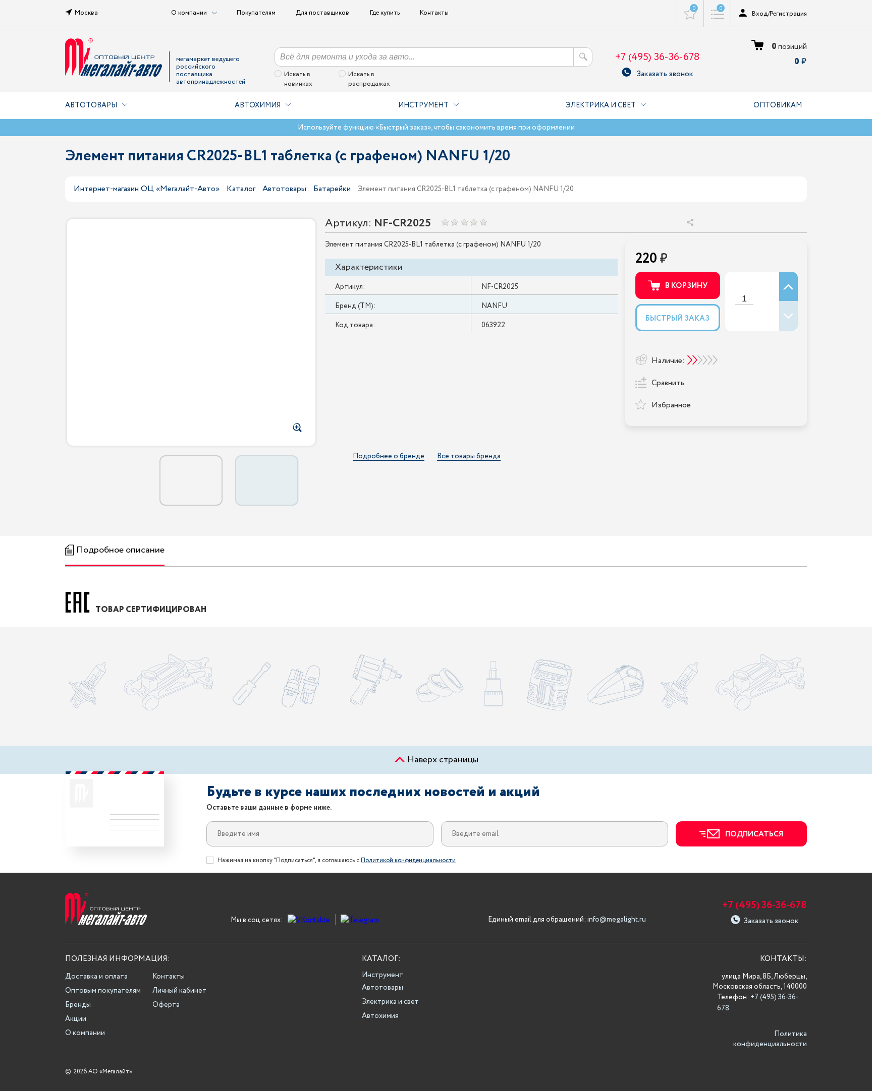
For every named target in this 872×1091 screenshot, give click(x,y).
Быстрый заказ (677, 318)
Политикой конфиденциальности (408, 860)
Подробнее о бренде (388, 456)
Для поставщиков (322, 12)
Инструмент (423, 105)
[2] (454, 222)
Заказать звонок (664, 72)
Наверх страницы (441, 759)
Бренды (78, 1005)
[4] (473, 222)
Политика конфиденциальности (770, 1039)
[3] (464, 222)
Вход (760, 13)
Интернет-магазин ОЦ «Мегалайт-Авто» (147, 189)
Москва (86, 12)
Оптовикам (777, 105)
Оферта (166, 1005)
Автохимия (258, 105)
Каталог (241, 189)
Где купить (385, 12)
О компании (85, 1033)
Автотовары (91, 105)
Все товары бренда (469, 456)
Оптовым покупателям (103, 991)
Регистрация (788, 13)
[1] (445, 222)
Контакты (434, 12)
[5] (483, 222)
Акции (75, 1019)
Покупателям (256, 12)
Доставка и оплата (96, 977)
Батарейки (332, 189)
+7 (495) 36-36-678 (657, 57)
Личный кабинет (179, 991)
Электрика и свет (601, 105)
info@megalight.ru (616, 920)
